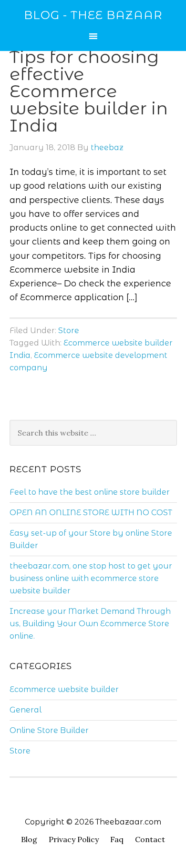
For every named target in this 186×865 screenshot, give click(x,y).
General (25, 709)
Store (68, 330)
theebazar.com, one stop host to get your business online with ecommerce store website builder (91, 578)
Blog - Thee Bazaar (93, 15)
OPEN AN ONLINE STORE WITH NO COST (91, 512)
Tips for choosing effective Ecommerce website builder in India (89, 91)
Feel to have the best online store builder (90, 492)
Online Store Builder (49, 730)
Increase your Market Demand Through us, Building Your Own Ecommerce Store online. (90, 624)
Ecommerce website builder (64, 689)
